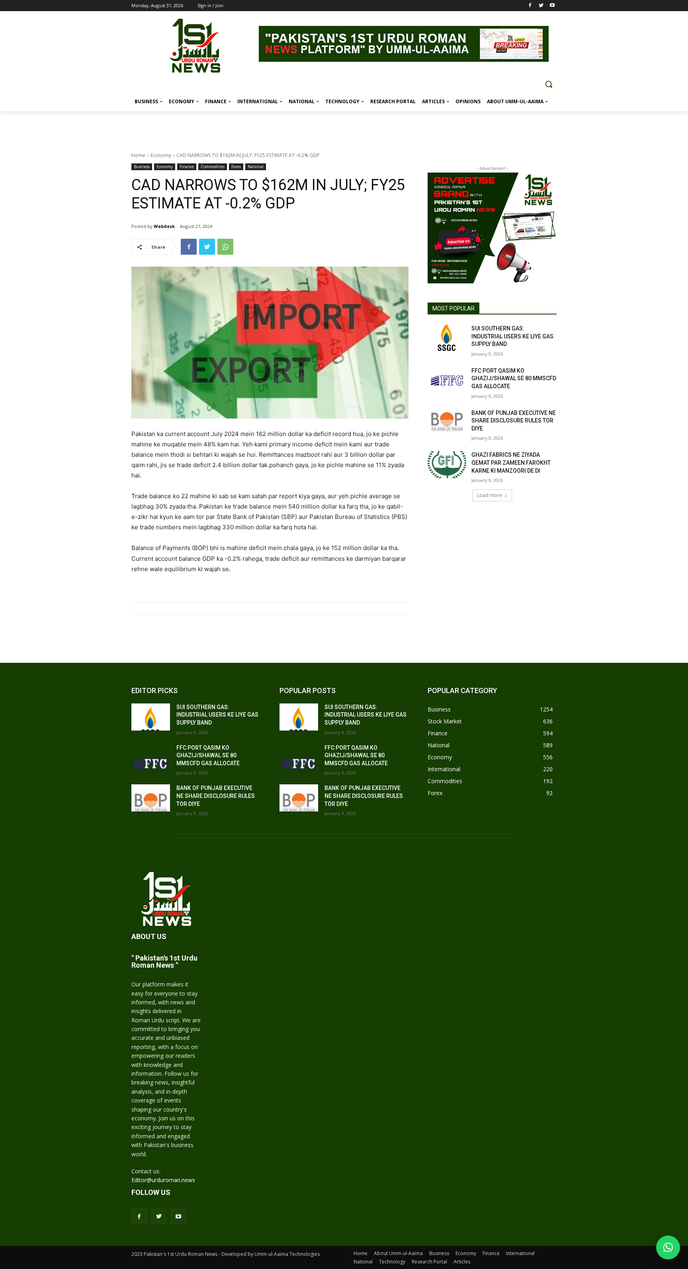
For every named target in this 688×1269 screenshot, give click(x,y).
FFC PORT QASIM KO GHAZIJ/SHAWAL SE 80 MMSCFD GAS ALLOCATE (513, 378)
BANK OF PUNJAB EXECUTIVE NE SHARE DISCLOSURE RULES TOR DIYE (513, 421)
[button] (549, 84)
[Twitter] (540, 5)
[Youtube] (552, 5)
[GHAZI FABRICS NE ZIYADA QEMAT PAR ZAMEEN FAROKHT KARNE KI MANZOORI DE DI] (447, 464)
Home (138, 155)
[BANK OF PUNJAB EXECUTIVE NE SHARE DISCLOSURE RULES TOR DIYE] (447, 422)
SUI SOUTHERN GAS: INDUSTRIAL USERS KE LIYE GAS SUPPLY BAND (512, 336)
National (256, 166)
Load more (489, 495)
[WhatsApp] (225, 247)
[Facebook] (530, 5)
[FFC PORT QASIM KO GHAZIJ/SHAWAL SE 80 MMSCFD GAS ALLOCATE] (447, 380)
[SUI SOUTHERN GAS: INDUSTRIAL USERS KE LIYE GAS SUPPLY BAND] (447, 338)
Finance (187, 166)
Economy (160, 155)
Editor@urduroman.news (163, 1180)
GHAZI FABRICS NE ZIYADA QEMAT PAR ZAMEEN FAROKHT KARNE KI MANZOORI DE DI (511, 462)
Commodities (213, 166)
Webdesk (164, 226)
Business (142, 166)
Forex (236, 166)
